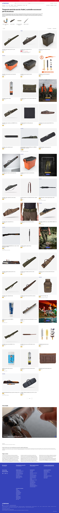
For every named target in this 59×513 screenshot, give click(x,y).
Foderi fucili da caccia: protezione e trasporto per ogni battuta (9, 455)
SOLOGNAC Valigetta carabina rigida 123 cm (45, 147)
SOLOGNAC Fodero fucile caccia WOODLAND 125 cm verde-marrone (28, 319)
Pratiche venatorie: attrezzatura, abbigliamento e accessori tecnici (47, 456)
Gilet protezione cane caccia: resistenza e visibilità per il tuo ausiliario (47, 455)
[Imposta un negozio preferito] (51, 3)
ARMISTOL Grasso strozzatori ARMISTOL (7, 319)
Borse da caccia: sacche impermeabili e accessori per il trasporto (29, 460)
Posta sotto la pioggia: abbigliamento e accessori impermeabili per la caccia (48, 459)
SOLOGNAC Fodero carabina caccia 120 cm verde (27, 271)
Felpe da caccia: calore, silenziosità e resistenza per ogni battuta (10, 460)
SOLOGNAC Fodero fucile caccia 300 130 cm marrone (27, 295)
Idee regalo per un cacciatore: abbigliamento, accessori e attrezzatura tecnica (12, 458)
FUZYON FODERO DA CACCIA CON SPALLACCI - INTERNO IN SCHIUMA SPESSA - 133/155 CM (28, 147)
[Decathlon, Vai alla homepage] (5, 3)
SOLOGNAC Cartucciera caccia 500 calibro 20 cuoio (27, 344)
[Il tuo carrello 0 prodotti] (56, 3)
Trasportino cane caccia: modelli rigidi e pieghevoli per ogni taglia (29, 456)
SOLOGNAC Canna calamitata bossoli (7, 147)
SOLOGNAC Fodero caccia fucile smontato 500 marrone (46, 271)
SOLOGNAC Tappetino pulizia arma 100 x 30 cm (8, 271)
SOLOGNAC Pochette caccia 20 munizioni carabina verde (28, 98)
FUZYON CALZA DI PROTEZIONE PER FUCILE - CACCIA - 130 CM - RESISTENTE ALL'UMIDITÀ (10, 246)
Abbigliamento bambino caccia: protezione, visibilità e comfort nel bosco (30, 461)
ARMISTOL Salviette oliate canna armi (7, 368)
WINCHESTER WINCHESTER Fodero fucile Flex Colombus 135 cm (11, 392)
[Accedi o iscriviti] (54, 3)
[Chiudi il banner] (56, 0)
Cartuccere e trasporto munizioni (19, 24)
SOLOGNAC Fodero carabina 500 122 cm (7, 221)
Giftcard (55, 5)
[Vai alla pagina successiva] (32, 398)
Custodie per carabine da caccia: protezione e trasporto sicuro (28, 455)
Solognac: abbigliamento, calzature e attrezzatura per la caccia (10, 459)
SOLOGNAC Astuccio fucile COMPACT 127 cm (8, 344)
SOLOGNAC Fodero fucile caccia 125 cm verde (8, 49)
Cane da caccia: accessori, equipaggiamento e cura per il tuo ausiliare (10, 461)
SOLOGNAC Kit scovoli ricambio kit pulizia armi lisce (27, 368)
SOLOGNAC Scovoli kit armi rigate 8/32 (44, 74)
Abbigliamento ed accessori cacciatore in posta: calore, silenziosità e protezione (31, 459)
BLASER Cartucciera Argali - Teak (43, 295)
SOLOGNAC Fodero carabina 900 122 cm (26, 49)
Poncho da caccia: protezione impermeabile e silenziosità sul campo (47, 458)
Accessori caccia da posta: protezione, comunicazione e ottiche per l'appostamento (12, 456)
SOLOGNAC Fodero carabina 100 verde (7, 295)
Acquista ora (47, 174)
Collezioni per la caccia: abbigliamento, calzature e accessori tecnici (47, 460)
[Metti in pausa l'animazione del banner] (55, 0)
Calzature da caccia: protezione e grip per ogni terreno (46, 457)
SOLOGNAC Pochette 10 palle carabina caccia (45, 368)
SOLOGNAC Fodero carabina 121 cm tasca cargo (9, 197)
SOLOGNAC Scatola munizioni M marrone (44, 49)
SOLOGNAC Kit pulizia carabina (6, 98)
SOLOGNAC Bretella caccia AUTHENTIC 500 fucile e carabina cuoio (28, 198)
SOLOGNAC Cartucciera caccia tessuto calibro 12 (27, 221)
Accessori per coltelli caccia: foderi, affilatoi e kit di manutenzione (10, 457)
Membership (51, 5)
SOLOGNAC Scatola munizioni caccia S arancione (9, 74)
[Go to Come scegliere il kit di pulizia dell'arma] (55, 436)
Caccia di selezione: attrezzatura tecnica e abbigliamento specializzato (29, 457)
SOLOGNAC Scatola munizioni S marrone (26, 74)
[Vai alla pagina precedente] (27, 398)
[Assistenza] (53, 3)
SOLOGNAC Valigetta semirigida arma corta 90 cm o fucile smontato (28, 393)
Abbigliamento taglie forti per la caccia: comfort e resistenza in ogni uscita (30, 458)
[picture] (11, 39)
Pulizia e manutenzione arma (5, 24)
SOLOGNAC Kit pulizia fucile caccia (43, 344)
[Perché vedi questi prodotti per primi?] (47, 28)
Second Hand (48, 5)
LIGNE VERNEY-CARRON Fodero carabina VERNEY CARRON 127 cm (48, 221)
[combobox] (55, 28)
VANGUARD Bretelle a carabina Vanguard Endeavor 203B (46, 197)
